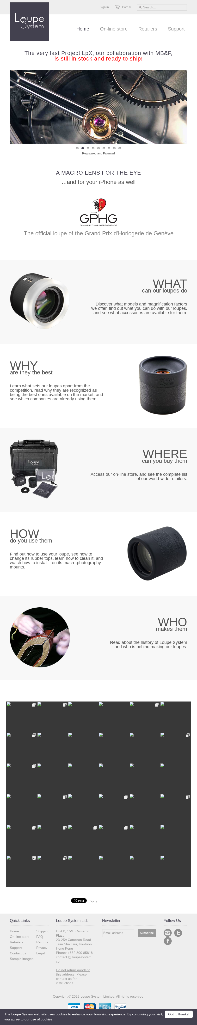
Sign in (104, 7)
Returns (42, 942)
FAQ (39, 937)
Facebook (168, 941)
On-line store (20, 937)
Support (16, 948)
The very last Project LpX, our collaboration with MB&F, (98, 56)
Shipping (42, 931)
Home (14, 931)
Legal (40, 953)
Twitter (178, 933)
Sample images (21, 959)
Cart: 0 (126, 7)
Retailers (16, 942)
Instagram (168, 933)
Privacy (41, 948)
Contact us (18, 953)
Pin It (93, 902)
